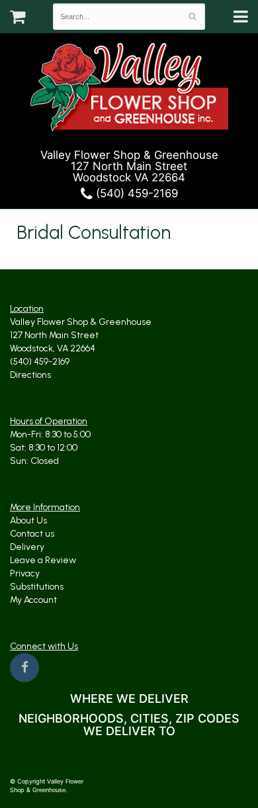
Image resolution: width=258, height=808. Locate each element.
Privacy (25, 573)
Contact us (32, 533)
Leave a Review (43, 560)
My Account (33, 600)
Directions (30, 375)
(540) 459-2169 (135, 193)
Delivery (27, 547)
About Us (28, 520)
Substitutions (37, 586)
